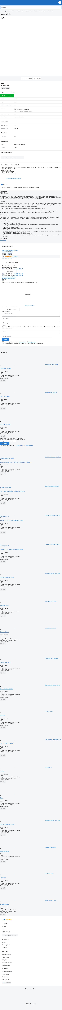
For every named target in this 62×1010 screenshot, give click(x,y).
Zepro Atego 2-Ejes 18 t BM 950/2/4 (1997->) (12, 491)
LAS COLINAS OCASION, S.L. (10, 250)
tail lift (15, 102)
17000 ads (9, 253)
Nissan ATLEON (4, 605)
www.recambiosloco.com (8, 278)
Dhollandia (3, 877)
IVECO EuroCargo (5, 424)
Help (3, 929)
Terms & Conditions (6, 954)
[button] (59, 2)
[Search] (59, 7)
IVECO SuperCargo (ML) (7, 743)
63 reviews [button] (15, 256)
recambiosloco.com (7, 258)
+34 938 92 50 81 (18, 275)
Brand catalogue (6, 965)
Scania (2, 771)
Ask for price (6, 88)
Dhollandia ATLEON (5, 662)
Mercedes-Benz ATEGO (7, 577)
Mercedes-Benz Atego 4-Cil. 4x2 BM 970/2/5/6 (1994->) (15, 462)
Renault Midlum (4, 632)
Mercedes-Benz (4, 851)
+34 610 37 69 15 (18, 269)
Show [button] (12, 269)
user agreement (32, 342)
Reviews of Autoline (6, 962)
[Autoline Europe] (9, 2)
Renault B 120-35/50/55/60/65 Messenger (11, 520)
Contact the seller (6, 95)
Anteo (1, 798)
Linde (15, 99)
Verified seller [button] (8, 251)
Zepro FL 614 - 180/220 (6, 689)
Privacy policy (5, 957)
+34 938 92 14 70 (18, 273)
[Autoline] (6, 11)
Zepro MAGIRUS (5, 396)
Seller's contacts (6, 931)
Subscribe (4, 443)
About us (4, 926)
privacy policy (22, 342)
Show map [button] (28, 294)
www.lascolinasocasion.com (9, 277)
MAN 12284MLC (4, 904)
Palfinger (2, 715)
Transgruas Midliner (5, 368)
